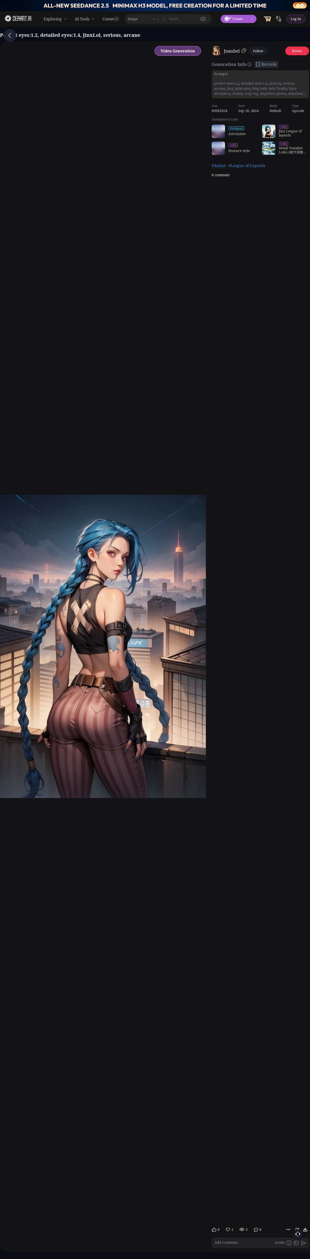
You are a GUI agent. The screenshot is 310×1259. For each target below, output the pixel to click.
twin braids (277, 88)
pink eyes (242, 88)
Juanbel (232, 51)
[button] (203, 19)
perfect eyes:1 (225, 83)
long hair (258, 88)
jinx (229, 88)
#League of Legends (246, 165)
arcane (219, 88)
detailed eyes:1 (252, 83)
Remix (297, 51)
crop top (250, 93)
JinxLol (274, 83)
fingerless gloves (272, 93)
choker (236, 93)
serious (288, 83)
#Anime (219, 165)
